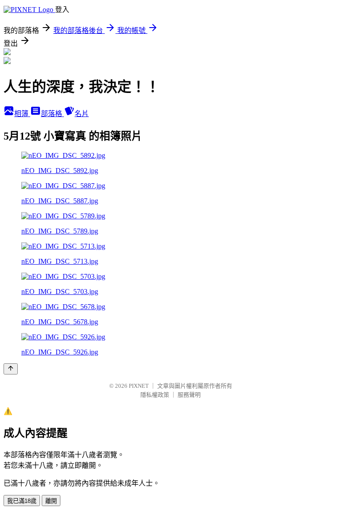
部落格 (52, 113)
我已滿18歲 (21, 501)
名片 (82, 113)
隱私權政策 (154, 394)
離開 (51, 501)
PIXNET (139, 385)
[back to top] (11, 368)
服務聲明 (189, 394)
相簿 (22, 113)
